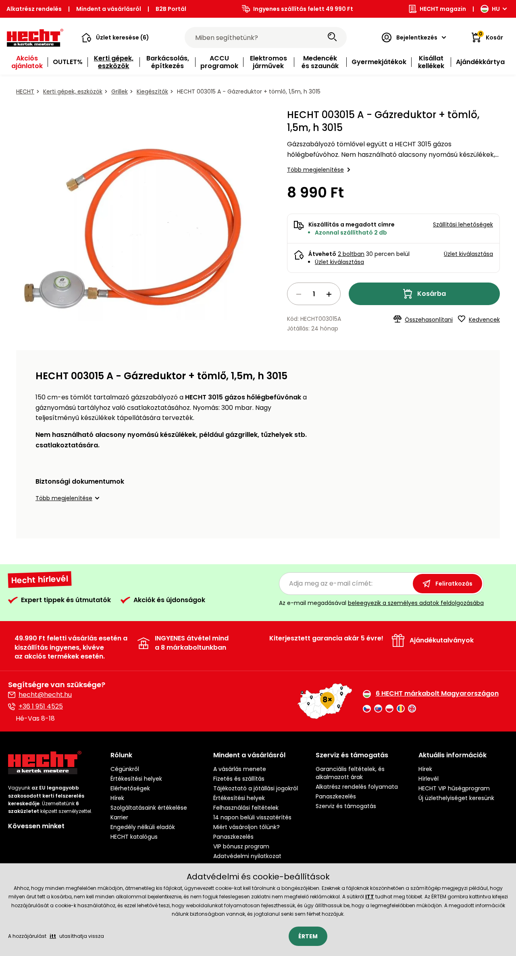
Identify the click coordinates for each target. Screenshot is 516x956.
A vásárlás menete (239, 769)
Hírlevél (428, 779)
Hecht (25, 91)
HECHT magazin (443, 9)
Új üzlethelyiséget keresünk (456, 798)
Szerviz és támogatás (346, 806)
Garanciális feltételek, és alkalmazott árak (350, 773)
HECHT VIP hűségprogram (454, 788)
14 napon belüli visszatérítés (252, 817)
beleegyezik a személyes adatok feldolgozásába (416, 603)
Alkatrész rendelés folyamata (357, 787)
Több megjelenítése (315, 170)
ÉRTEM (308, 936)
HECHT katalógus (134, 837)
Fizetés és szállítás (238, 779)
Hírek (117, 798)
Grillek (119, 91)
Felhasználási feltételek (246, 808)
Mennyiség (314, 293)
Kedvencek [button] (484, 320)
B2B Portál (171, 9)
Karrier (119, 817)
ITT (369, 896)
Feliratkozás (453, 584)
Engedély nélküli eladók (142, 827)
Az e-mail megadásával (381, 603)
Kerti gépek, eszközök (72, 91)
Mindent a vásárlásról (108, 9)
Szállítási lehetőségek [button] (463, 224)
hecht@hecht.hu (45, 694)
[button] (115, 37)
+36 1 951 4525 (41, 706)
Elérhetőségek (130, 788)
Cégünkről (124, 769)
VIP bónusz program (241, 846)
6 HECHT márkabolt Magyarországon (437, 693)
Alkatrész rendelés (34, 9)
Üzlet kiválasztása (339, 262)
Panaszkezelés (233, 837)
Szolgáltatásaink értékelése (148, 808)
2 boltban (351, 254)
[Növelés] (329, 294)
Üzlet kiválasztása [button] (468, 254)
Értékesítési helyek (136, 779)
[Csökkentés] (299, 294)
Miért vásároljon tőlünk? (246, 827)
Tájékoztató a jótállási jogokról (255, 788)
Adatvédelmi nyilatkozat (247, 856)
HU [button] (496, 9)
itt (53, 936)
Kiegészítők (152, 91)
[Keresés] (332, 37)
